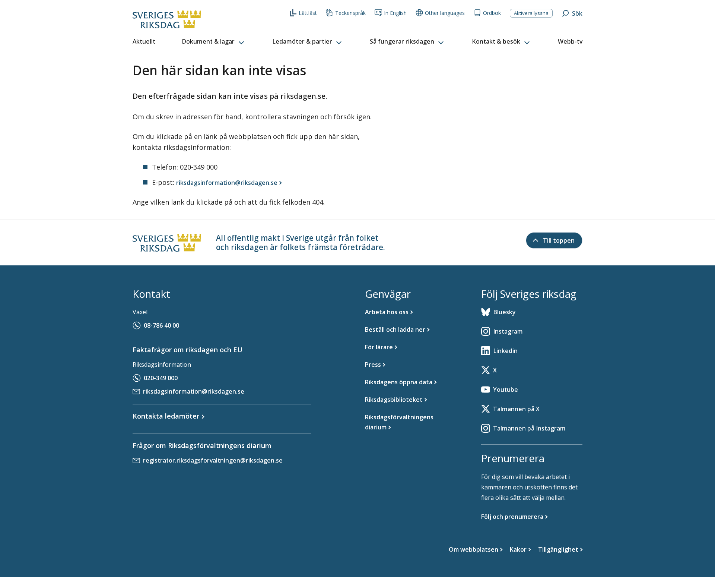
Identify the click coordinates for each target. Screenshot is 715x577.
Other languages (445, 12)
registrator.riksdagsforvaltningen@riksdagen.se (213, 460)
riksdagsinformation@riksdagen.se (193, 391)
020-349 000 (161, 378)
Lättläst (308, 12)
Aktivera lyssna (531, 13)
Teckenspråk (350, 12)
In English (395, 12)
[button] (214, 42)
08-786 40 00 (161, 325)
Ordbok (492, 12)
